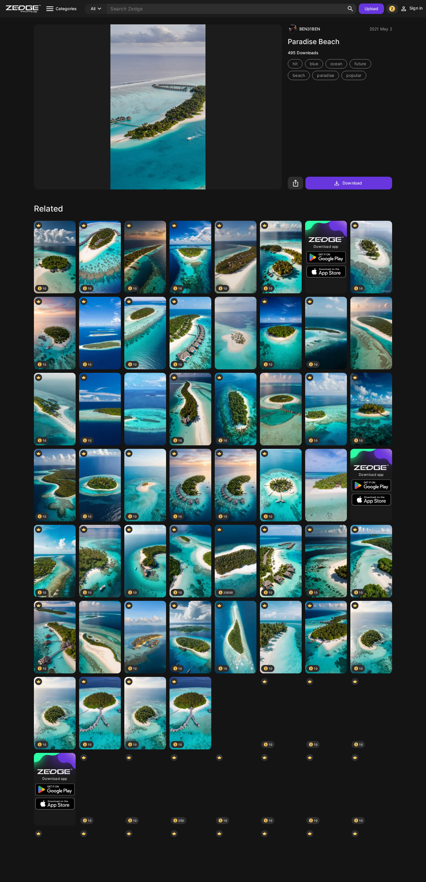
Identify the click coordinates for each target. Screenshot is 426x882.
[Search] (350, 8)
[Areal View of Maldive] (371, 333)
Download (352, 182)
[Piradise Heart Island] (235, 713)
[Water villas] (145, 409)
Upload (371, 8)
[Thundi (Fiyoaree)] (326, 485)
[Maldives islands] (235, 333)
